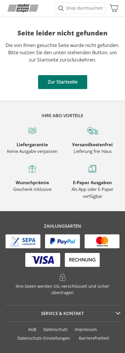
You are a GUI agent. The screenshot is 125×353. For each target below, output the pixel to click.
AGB (32, 329)
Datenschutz (55, 329)
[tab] (62, 313)
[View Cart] (112, 8)
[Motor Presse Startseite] (23, 8)
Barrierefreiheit (94, 338)
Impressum (86, 329)
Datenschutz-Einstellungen (43, 338)
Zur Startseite (63, 82)
